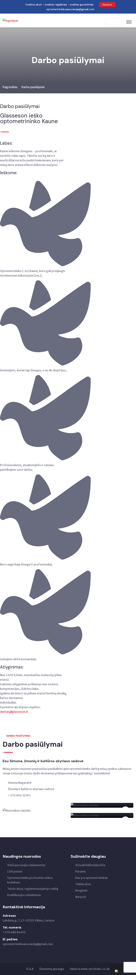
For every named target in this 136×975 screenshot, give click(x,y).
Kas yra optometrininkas (91, 878)
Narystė (80, 897)
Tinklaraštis (83, 884)
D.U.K (30, 969)
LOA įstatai (14, 871)
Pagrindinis (10, 87)
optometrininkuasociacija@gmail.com (28, 944)
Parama (80, 871)
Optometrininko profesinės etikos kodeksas (30, 880)
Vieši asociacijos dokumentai (26, 865)
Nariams (107, 4)
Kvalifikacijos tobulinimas (24, 895)
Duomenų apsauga (51, 969)
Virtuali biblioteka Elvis (90, 865)
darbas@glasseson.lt (14, 711)
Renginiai (81, 890)
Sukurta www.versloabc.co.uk (90, 969)
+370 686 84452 (14, 932)
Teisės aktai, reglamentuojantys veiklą (32, 888)
